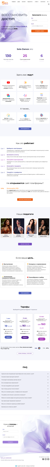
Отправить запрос (39, 30)
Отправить (10, 442)
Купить (8, 337)
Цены (18, 1)
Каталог (24, 1)
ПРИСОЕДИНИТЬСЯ (25, 128)
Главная (14, 1)
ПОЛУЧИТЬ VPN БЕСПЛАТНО (25, 199)
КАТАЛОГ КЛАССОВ (25, 244)
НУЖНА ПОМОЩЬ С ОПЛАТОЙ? (25, 353)
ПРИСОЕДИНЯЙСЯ (25, 293)
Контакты (43, 1)
